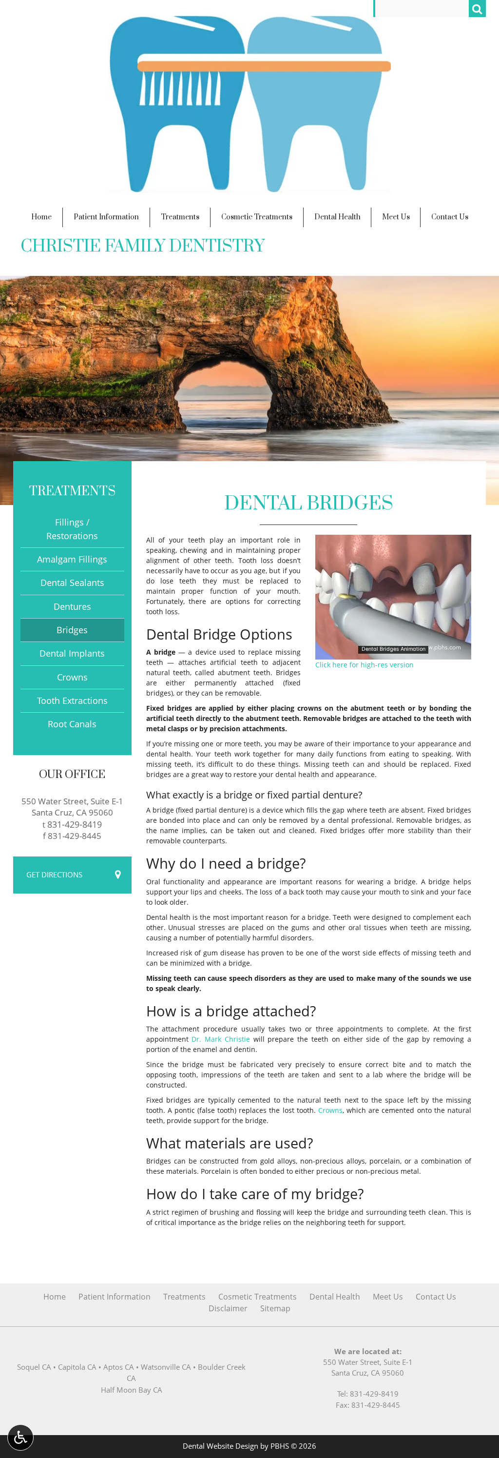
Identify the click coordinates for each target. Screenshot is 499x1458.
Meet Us (396, 217)
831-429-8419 (74, 824)
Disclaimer (228, 1308)
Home (41, 217)
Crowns (330, 1110)
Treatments (180, 217)
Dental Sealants (72, 582)
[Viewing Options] (20, 1437)
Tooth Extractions (72, 700)
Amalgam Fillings (72, 559)
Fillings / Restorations (72, 528)
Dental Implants (72, 653)
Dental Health (337, 217)
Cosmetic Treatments (256, 217)
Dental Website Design (220, 1446)
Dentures (72, 606)
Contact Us (449, 217)
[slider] (392, 652)
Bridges (72, 630)
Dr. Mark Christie (221, 1039)
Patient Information (106, 217)
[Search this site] (477, 8)
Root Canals (72, 724)
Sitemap (275, 1308)
